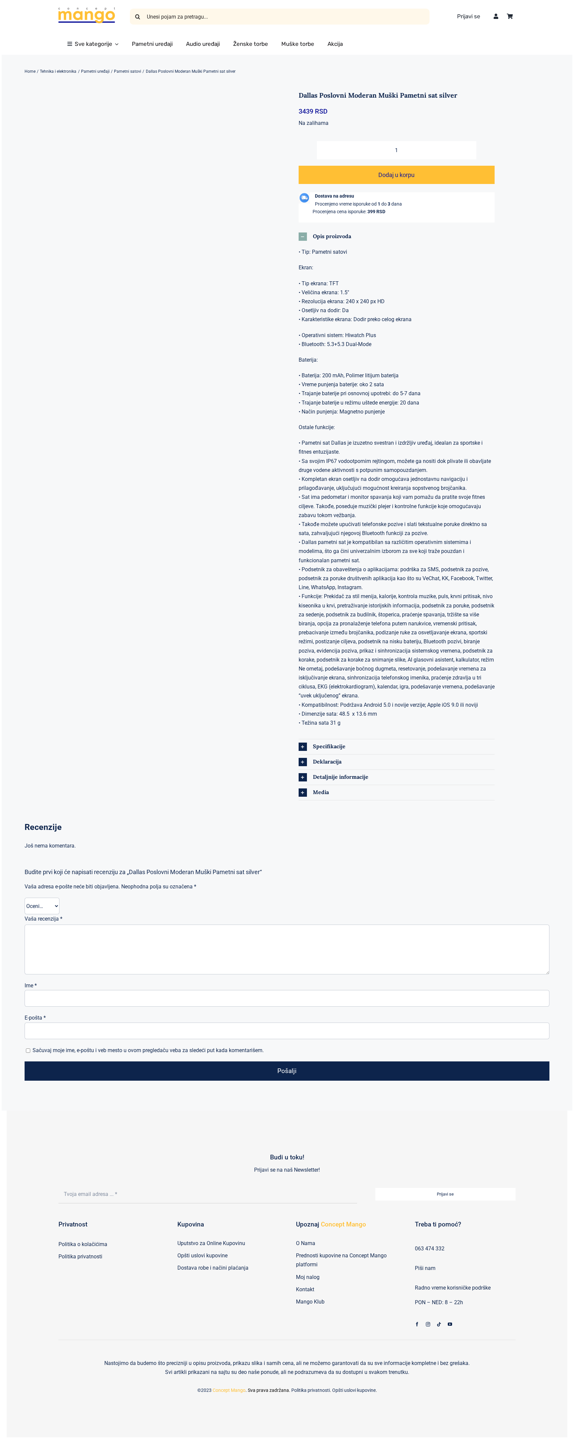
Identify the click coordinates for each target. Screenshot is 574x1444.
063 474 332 (429, 1248)
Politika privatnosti (310, 1390)
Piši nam (425, 1268)
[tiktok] (439, 1324)
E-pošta (35, 1018)
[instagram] (428, 1324)
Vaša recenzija (43, 919)
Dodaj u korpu (396, 174)
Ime (31, 985)
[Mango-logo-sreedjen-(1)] (86, 10)
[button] (397, 236)
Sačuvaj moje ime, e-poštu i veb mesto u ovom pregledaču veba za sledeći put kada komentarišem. (148, 1050)
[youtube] (450, 1324)
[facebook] (417, 1324)
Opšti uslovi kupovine (354, 1390)
